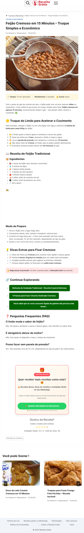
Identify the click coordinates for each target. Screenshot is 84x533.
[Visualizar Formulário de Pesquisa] (28, 3)
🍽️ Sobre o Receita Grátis (49, 525)
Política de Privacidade (19, 525)
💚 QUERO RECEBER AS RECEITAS (42, 406)
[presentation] (21, 473)
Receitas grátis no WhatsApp (35, 521)
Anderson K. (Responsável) (17, 33)
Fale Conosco (71, 521)
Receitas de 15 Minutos (15, 438)
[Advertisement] (42, 206)
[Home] (6, 15)
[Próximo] (78, 483)
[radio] (37, 427)
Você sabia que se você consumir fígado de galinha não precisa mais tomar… (43, 305)
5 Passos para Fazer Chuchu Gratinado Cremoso (34, 296)
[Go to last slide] (5, 483)
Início (72, 525)
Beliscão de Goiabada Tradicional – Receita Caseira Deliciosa (39, 288)
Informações (57, 521)
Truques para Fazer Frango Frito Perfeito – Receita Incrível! (60, 493)
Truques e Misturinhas (14, 19)
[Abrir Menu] (56, 3)
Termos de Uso (13, 521)
